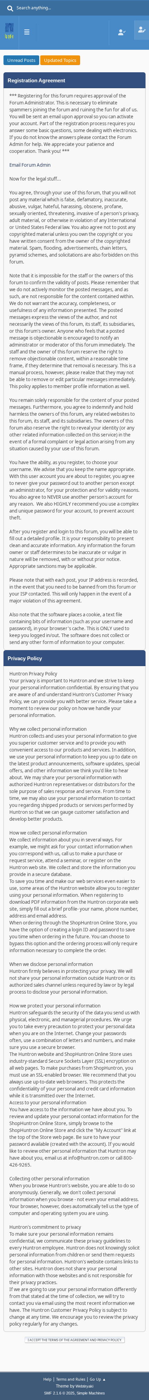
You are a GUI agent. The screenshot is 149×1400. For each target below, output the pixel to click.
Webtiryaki (84, 1386)
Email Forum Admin (30, 165)
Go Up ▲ (98, 1379)
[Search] (10, 8)
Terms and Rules (70, 1379)
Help (47, 1379)
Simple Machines (91, 1393)
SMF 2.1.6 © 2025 (59, 1393)
